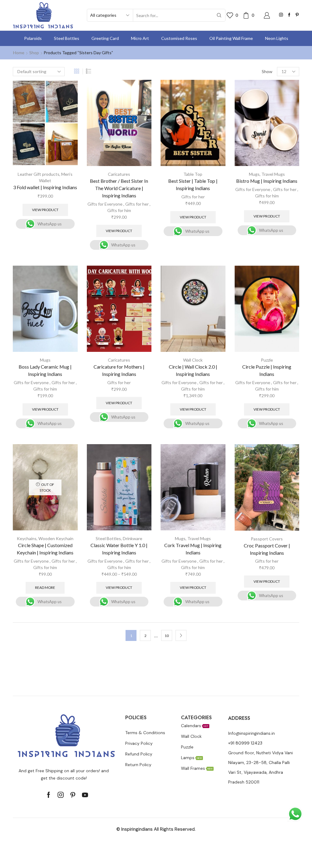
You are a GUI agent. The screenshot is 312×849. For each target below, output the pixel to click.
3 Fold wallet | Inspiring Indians (45, 187)
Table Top (192, 174)
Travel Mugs (273, 174)
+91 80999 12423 (245, 743)
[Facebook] (289, 15)
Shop (34, 52)
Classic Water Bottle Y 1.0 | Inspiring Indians (118, 548)
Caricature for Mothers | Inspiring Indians (119, 370)
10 (167, 635)
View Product (45, 209)
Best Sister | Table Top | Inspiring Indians (193, 184)
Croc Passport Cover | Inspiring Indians (267, 549)
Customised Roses (179, 38)
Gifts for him (119, 210)
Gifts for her (137, 204)
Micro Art (140, 38)
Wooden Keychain (55, 538)
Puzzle (267, 360)
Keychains (27, 538)
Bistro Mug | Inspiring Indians (266, 181)
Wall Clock (193, 360)
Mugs (254, 174)
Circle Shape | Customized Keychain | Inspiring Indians (45, 548)
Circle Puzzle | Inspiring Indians (266, 370)
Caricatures (119, 174)
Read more (45, 587)
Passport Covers (267, 538)
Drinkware (132, 538)
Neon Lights (276, 38)
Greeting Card (105, 38)
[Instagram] (281, 15)
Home (18, 52)
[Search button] (219, 15)
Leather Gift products (38, 174)
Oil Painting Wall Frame (231, 38)
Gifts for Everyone (104, 204)
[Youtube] (85, 795)
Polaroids (33, 38)
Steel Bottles (66, 38)
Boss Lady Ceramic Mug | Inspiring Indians (45, 370)
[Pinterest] (297, 15)
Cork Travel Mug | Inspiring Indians (193, 548)
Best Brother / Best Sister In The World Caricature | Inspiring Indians (119, 188)
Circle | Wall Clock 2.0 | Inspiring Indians (193, 370)
